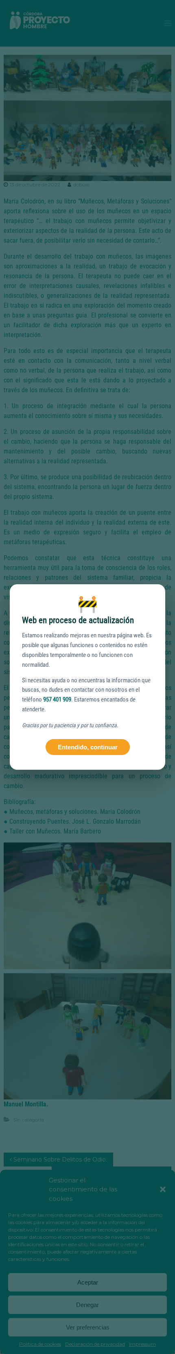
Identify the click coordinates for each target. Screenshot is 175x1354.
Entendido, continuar (88, 747)
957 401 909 (57, 699)
